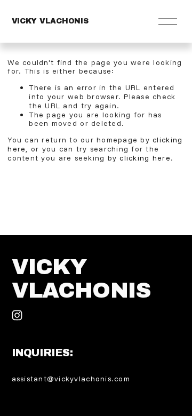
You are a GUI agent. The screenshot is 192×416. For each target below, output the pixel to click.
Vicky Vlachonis (50, 21)
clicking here (144, 158)
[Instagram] (17, 315)
